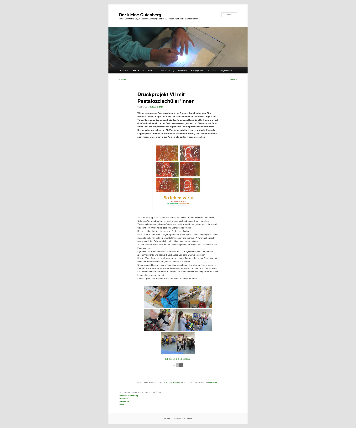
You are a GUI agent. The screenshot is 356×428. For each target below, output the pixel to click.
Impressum (124, 401)
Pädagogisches (197, 70)
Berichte (169, 382)
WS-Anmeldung (167, 70)
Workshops (152, 70)
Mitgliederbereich (227, 70)
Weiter (233, 79)
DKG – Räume (138, 70)
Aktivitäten (182, 70)
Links (121, 404)
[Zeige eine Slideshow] (178, 359)
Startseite (124, 70)
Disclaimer (123, 398)
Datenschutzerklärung (128, 395)
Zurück (123, 79)
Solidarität (212, 70)
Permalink (213, 382)
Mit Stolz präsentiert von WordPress (178, 418)
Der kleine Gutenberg (140, 15)
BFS (185, 382)
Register (176, 382)
